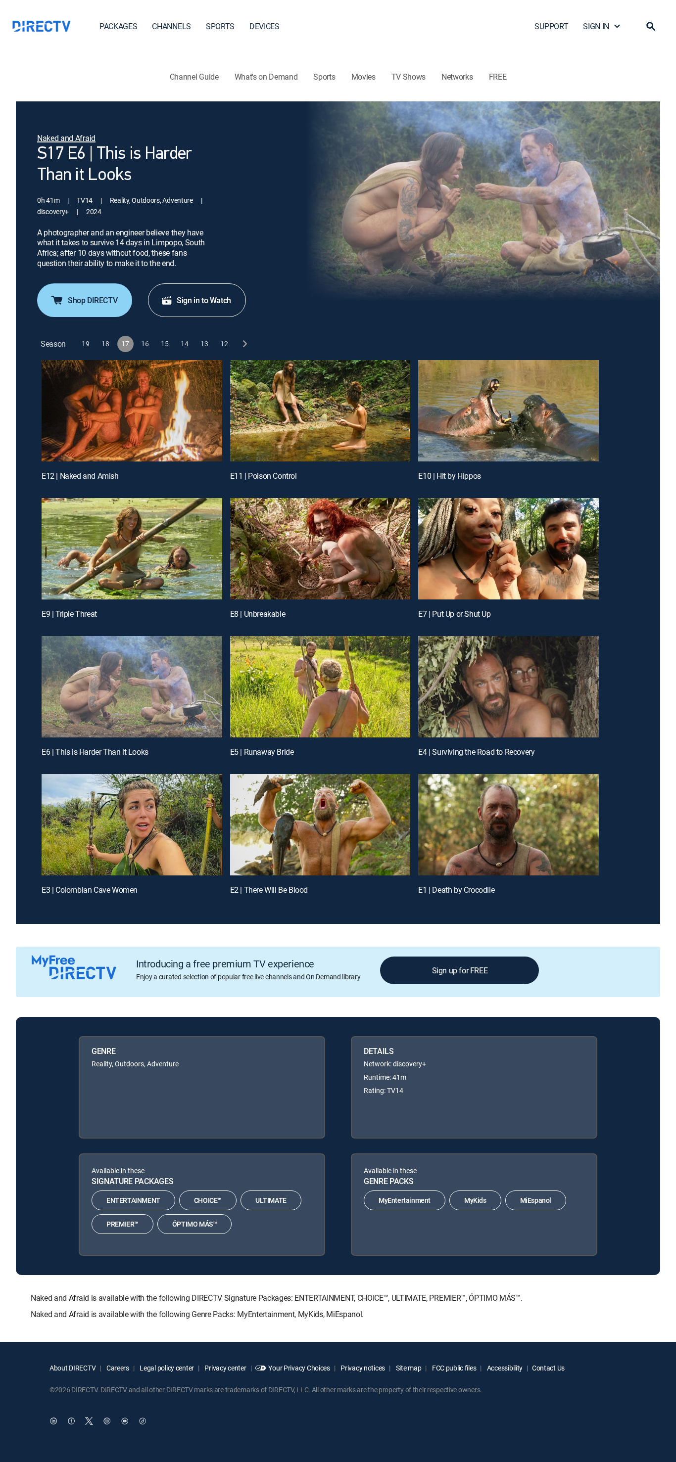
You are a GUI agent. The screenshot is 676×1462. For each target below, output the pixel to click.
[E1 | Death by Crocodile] (508, 824)
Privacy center (224, 1367)
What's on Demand (266, 76)
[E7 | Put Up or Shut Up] (508, 548)
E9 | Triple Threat (69, 613)
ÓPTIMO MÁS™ (194, 1224)
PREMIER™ (122, 1224)
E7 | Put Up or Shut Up (454, 613)
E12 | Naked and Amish (80, 475)
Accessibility (504, 1367)
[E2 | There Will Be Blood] (320, 824)
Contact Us (548, 1367)
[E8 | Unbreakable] (320, 548)
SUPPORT (551, 26)
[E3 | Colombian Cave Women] (132, 824)
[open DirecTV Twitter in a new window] (89, 1421)
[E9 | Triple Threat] (132, 548)
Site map (407, 1367)
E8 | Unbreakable (258, 613)
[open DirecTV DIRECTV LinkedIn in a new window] (53, 1421)
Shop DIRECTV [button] (92, 300)
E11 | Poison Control (263, 475)
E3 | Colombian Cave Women (90, 889)
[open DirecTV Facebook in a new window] (71, 1421)
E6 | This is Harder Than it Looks (95, 751)
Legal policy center (166, 1367)
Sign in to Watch (204, 300)
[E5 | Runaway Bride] (320, 686)
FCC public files (453, 1367)
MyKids (475, 1200)
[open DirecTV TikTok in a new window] (142, 1421)
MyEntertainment (405, 1200)
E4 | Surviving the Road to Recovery (476, 751)
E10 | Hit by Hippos (449, 475)
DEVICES (264, 26)
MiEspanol (535, 1200)
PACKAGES (118, 26)
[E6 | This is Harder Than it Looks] (132, 686)
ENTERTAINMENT (133, 1200)
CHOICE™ (208, 1200)
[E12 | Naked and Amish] (132, 410)
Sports (324, 76)
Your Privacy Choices (299, 1367)
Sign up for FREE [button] (460, 970)
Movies (363, 76)
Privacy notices (362, 1367)
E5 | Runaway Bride (262, 751)
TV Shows (408, 76)
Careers (117, 1367)
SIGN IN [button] (596, 26)
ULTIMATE (271, 1200)
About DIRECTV (72, 1367)
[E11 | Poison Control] (320, 410)
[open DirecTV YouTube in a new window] (125, 1421)
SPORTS (220, 26)
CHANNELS (171, 26)
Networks (457, 76)
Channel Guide (194, 76)
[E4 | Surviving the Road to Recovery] (508, 686)
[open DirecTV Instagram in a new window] (107, 1421)
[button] (650, 26)
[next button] (244, 344)
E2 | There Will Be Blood (269, 889)
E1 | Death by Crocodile (456, 889)
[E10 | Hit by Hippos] (508, 410)
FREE (498, 76)
